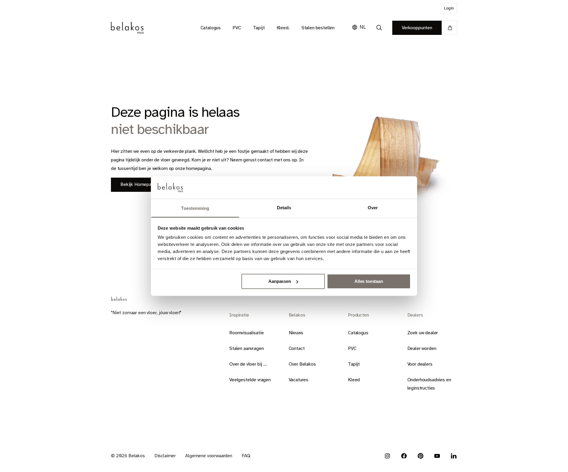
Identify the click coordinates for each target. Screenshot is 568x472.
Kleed (354, 380)
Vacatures (299, 380)
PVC (352, 348)
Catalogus (358, 333)
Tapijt (354, 364)
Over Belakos (302, 364)
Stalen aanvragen (246, 348)
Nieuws (296, 333)
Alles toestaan (368, 281)
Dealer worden (421, 348)
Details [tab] (284, 207)
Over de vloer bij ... (248, 364)
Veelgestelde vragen (250, 380)
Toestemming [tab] (195, 208)
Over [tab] (373, 207)
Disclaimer (165, 456)
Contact (297, 348)
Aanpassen (279, 281)
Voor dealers (420, 364)
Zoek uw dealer (422, 333)
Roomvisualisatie (246, 333)
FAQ (246, 456)
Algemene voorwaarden (208, 456)
